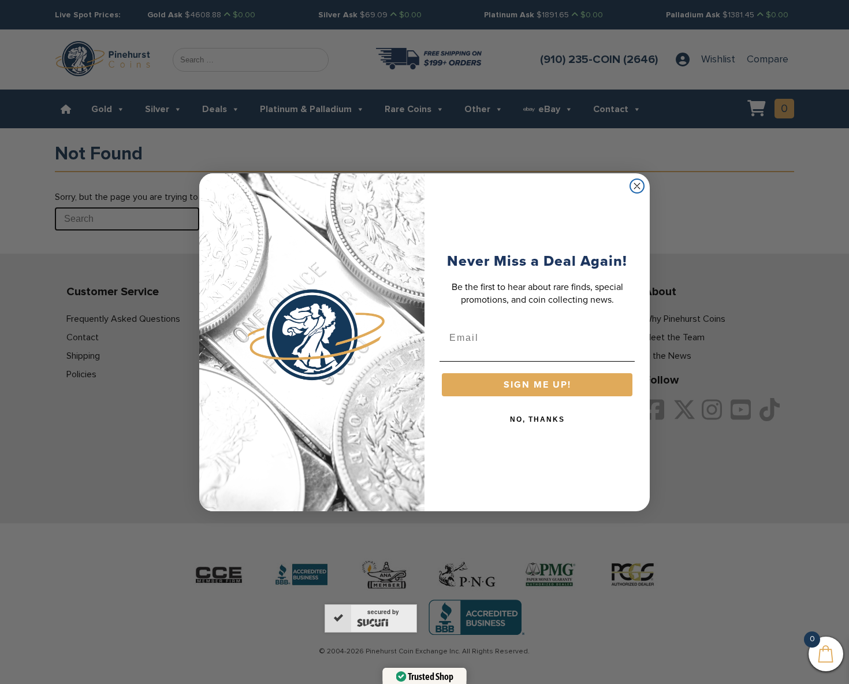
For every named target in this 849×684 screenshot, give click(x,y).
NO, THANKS (537, 419)
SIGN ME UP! (537, 384)
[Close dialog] (637, 186)
